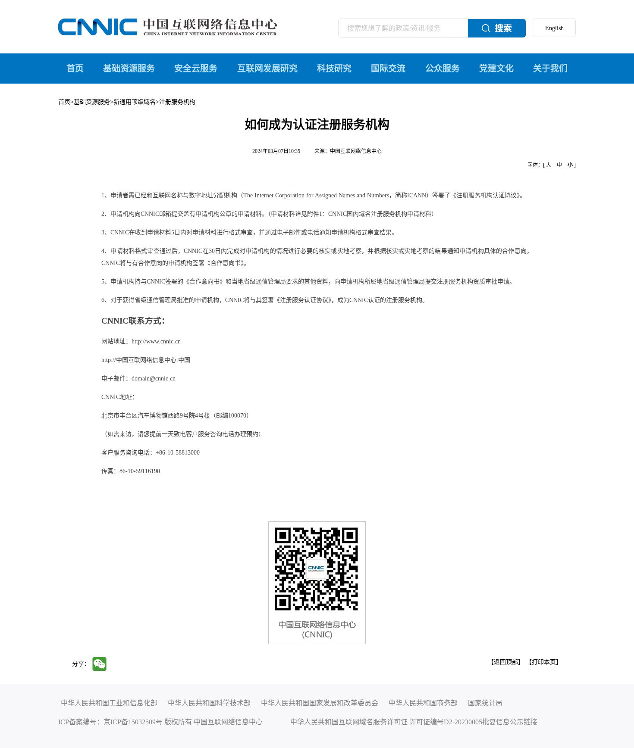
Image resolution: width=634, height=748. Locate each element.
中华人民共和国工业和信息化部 (109, 703)
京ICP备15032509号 (133, 722)
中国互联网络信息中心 (356, 151)
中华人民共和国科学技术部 (209, 703)
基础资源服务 (129, 68)
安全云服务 (195, 68)
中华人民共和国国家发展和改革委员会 (319, 703)
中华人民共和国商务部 (423, 703)
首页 (75, 68)
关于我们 (550, 68)
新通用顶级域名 (134, 102)
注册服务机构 (177, 102)
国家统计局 (485, 703)
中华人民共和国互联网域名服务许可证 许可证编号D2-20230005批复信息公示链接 (413, 722)
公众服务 (442, 68)
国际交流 (388, 68)
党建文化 (496, 68)
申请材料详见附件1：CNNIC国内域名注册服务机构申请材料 (351, 214)
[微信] (101, 663)
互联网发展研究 (267, 68)
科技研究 (334, 68)
